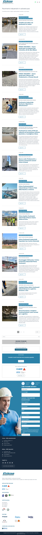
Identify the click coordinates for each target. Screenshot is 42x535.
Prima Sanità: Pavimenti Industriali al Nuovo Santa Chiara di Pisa (27, 217)
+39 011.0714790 (7, 443)
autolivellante (21, 127)
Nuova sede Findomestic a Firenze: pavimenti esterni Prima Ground (27, 160)
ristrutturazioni (30, 20)
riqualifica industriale (23, 20)
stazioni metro (23, 44)
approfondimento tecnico (23, 96)
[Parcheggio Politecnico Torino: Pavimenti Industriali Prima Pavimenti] (9, 264)
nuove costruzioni (25, 71)
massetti (20, 237)
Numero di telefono (26, 414)
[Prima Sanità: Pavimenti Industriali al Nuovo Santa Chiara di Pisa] (9, 218)
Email (23, 410)
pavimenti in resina (26, 100)
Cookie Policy (36, 532)
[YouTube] (5, 463)
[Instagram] (10, 463)
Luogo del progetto (25, 419)
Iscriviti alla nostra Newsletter (8, 465)
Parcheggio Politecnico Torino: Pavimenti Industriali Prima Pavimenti (29, 261)
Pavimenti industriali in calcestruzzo (25, 18)
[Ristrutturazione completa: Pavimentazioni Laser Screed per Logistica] (9, 313)
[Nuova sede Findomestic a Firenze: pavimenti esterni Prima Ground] (9, 163)
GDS (27, 307)
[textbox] (30, 389)
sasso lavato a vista (31, 71)
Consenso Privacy (25, 427)
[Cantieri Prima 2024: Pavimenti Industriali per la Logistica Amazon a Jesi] (9, 288)
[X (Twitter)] (12, 463)
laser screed (35, 127)
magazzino (20, 308)
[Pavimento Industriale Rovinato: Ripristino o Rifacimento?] (9, 105)
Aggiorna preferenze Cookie (21, 533)
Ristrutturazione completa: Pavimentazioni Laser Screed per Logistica (28, 312)
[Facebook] (8, 463)
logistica (25, 285)
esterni (20, 43)
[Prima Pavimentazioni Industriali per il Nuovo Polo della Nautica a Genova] (9, 191)
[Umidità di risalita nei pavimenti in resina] (9, 24)
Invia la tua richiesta (25, 434)
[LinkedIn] (3, 463)
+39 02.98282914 (7, 454)
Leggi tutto (23, 34)
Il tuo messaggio (25, 391)
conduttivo (26, 127)
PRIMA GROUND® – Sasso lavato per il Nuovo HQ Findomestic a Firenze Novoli (28, 75)
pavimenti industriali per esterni (27, 43)
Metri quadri (24, 423)
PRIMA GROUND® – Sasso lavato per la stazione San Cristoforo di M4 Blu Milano (28, 48)
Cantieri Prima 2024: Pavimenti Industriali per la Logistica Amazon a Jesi (29, 289)
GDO (26, 307)
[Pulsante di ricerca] (39, 337)
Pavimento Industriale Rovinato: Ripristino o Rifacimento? (26, 104)
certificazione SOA (22, 307)
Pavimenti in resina (22, 123)
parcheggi (27, 257)
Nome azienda (25, 406)
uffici (36, 71)
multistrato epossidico (23, 128)
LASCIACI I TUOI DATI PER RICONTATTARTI (28, 399)
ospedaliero (27, 213)
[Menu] (39, 2)
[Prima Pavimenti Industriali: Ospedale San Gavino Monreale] (9, 241)
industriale (21, 100)
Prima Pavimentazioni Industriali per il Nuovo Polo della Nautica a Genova (28, 188)
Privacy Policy (31, 532)
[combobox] (20, 337)
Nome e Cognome (25, 402)
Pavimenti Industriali (22, 180)
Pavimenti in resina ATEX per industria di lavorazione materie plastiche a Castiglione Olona (29, 132)
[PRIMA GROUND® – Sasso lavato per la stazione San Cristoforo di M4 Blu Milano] (9, 51)
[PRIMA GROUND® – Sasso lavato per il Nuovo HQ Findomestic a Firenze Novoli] (9, 78)
